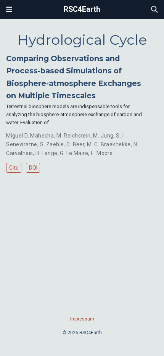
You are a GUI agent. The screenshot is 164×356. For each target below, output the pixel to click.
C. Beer (75, 144)
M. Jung (103, 136)
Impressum (82, 319)
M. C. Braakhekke (109, 144)
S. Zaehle (52, 144)
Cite (14, 168)
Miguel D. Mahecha (30, 136)
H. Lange (46, 153)
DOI (33, 168)
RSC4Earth (82, 9)
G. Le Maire (74, 153)
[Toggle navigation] (9, 10)
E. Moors (102, 153)
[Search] (154, 9)
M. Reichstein (73, 136)
